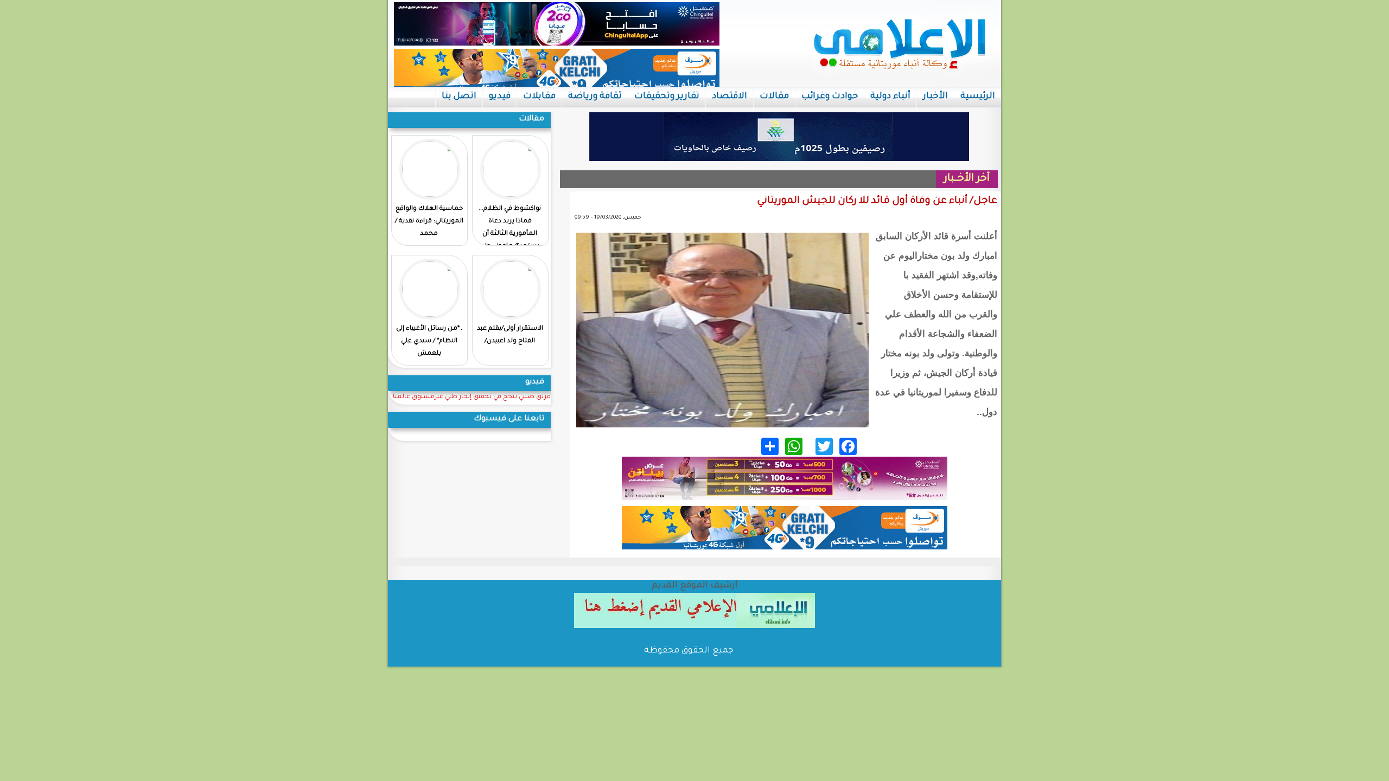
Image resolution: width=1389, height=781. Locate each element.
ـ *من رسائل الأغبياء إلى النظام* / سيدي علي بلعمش (429, 341)
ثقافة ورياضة (595, 96)
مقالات (774, 96)
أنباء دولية (890, 96)
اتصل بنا (459, 96)
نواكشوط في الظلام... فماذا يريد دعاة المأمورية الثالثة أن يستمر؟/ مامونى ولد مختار (510, 234)
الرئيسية (977, 96)
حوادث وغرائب (829, 96)
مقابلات (539, 96)
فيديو (500, 96)
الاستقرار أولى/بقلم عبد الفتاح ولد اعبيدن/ (510, 335)
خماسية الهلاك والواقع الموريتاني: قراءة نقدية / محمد (429, 222)
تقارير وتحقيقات (666, 96)
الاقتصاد (729, 96)
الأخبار (935, 96)
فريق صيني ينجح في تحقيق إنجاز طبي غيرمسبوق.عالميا (472, 397)
